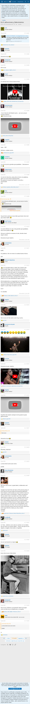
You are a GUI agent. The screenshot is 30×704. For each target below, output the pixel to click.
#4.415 (27, 363)
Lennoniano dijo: (5, 623)
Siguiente (20, 638)
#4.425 (27, 620)
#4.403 (27, 65)
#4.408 (27, 174)
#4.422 (27, 539)
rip (16, 24)
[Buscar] (28, 1)
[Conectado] (3, 193)
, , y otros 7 (11, 187)
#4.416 (27, 395)
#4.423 (27, 550)
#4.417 (27, 428)
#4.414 (27, 329)
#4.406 (27, 144)
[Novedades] (25, 1)
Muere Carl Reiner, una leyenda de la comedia (17, 36)
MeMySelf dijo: (5, 430)
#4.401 (27, 33)
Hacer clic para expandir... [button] (15, 210)
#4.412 (27, 265)
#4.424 (27, 605)
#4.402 (27, 54)
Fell (2, 24)
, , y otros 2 (10, 70)
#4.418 (27, 447)
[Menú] (2, 1)
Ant (9, 638)
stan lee (19, 24)
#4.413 (27, 304)
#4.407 (27, 162)
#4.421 (27, 522)
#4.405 (27, 110)
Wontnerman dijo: (6, 199)
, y (8, 44)
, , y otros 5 (14, 513)
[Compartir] (25, 33)
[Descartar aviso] (27, 5)
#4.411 (27, 248)
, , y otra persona (13, 101)
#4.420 (27, 475)
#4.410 (27, 226)
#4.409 (27, 196)
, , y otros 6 (11, 295)
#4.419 (27, 461)
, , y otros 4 (12, 611)
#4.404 (27, 79)
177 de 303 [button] (14, 638)
